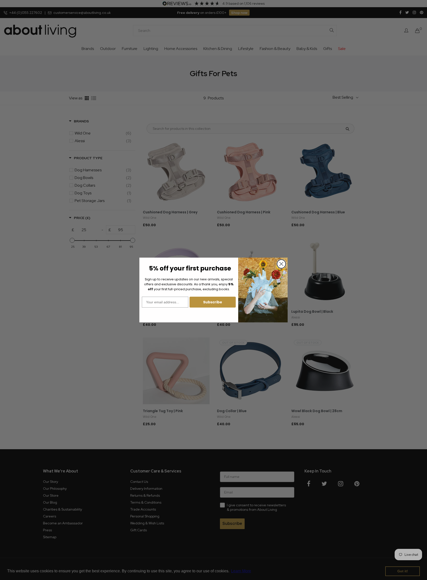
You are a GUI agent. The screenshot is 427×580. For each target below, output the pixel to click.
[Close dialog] (281, 264)
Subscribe (212, 302)
